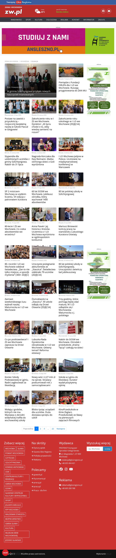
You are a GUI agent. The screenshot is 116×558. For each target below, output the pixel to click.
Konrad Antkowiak (14, 467)
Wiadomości (16, 20)
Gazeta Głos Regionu (43, 452)
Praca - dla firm (40, 490)
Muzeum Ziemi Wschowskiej (11, 534)
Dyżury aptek (39, 448)
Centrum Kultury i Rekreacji (14, 477)
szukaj (107, 449)
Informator (88, 20)
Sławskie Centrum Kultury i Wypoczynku (16, 494)
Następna (61, 428)
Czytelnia (9, 458)
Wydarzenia (25, 61)
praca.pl (37, 486)
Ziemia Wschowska (11, 61)
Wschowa (10, 448)
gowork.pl (38, 474)
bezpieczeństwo (13, 519)
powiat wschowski (14, 453)
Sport (28, 20)
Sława (21, 448)
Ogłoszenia (51, 20)
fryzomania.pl (39, 478)
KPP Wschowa (12, 509)
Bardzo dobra (62, 12)
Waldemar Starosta (15, 514)
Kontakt (75, 20)
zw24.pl (101, 20)
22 (53, 428)
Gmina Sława (11, 523)
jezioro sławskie (13, 540)
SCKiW (8, 488)
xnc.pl (108, 554)
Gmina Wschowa (13, 484)
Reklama (64, 20)
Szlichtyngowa (12, 462)
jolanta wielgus (13, 505)
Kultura (38, 20)
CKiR (7, 472)
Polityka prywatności (42, 455)
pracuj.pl (37, 482)
